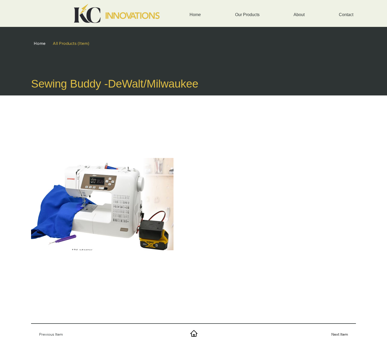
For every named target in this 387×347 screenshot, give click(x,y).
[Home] (193, 333)
